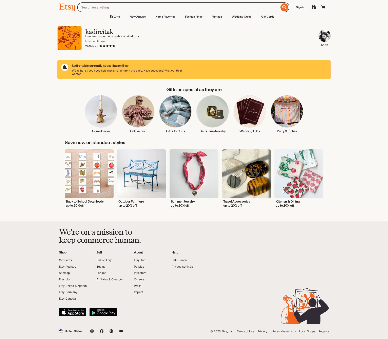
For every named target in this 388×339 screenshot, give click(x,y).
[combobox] (178, 7)
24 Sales (90, 46)
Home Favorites (165, 16)
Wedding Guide (242, 16)
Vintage (217, 16)
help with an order (112, 70)
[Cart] (323, 7)
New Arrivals (138, 16)
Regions (323, 331)
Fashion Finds (193, 16)
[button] (70, 331)
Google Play (103, 312)
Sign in (300, 7)
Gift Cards (267, 16)
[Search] (284, 7)
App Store (72, 312)
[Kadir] (324, 36)
